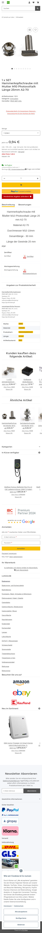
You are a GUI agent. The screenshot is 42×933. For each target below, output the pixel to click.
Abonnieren (31, 791)
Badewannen (6, 581)
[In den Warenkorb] (3, 24)
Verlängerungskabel (8, 662)
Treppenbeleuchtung (8, 654)
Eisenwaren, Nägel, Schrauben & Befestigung (16, 594)
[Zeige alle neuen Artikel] (39, 708)
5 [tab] (21, 68)
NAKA (20, 324)
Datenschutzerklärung (11, 781)
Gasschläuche (6, 615)
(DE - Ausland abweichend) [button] (16, 169)
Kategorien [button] (7, 447)
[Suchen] (37, 8)
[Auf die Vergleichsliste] (29, 29)
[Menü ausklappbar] (3, 1)
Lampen (4, 632)
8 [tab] (27, 68)
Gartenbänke (6, 602)
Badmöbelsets (6, 590)
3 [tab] (16, 68)
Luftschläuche (6, 636)
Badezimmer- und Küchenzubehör (13, 585)
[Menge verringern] (4, 178)
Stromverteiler (6, 649)
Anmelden (21, 548)
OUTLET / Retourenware (10, 641)
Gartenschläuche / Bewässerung (12, 607)
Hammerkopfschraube (25, 332)
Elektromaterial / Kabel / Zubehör (12, 598)
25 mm (21, 336)
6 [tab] (23, 68)
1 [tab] (12, 68)
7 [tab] (25, 68)
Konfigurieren (21, 918)
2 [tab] (14, 68)
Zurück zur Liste (8, 17)
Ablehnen (21, 925)
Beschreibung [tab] (8, 205)
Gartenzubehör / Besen (9, 611)
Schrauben (14, 99)
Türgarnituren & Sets (8, 658)
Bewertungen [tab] (24, 205)
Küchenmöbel (6, 628)
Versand (21, 152)
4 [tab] (18, 68)
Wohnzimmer (6, 671)
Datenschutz (18, 906)
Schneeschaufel (7, 645)
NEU (20, 340)
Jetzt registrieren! (16, 557)
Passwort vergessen (9, 553)
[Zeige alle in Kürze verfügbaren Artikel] (39, 453)
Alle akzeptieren (21, 912)
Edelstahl (21, 328)
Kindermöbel (6, 624)
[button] (29, 2)
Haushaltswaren (7, 619)
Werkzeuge (5, 666)
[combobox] (21, 133)
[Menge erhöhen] (37, 178)
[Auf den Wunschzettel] (35, 29)
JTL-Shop (25, 930)
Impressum (8, 906)
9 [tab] (30, 68)
